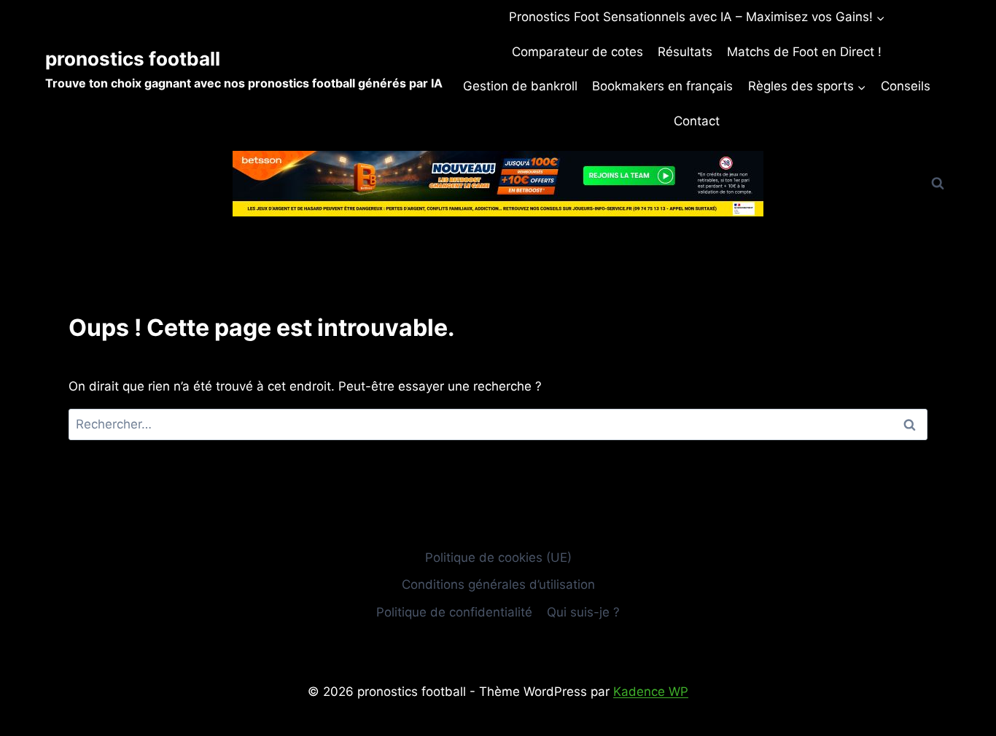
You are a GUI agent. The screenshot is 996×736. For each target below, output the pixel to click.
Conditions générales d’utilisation (498, 584)
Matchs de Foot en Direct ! (804, 51)
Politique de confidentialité (454, 612)
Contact (697, 121)
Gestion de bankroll (520, 86)
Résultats (685, 51)
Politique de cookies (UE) (498, 557)
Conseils (905, 86)
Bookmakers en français (662, 86)
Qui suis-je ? (583, 612)
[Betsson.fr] (498, 183)
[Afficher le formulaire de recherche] (938, 184)
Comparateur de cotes (577, 51)
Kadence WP (650, 691)
